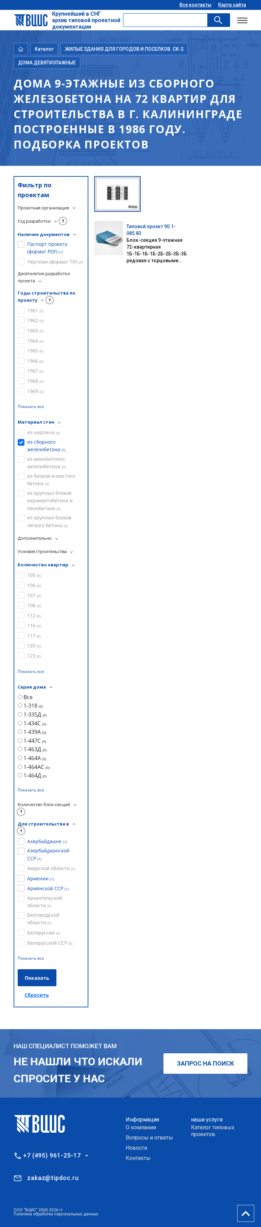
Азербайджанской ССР (48, 854)
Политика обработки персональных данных (56, 1214)
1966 (35, 361)
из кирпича (43, 432)
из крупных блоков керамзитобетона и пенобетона (50, 501)
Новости (136, 1148)
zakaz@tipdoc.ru (53, 1177)
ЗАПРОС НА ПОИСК (205, 1063)
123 (34, 655)
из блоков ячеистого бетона (51, 480)
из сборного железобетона (46, 446)
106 (34, 585)
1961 (35, 310)
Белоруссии (43, 932)
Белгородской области (43, 919)
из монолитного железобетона (46, 463)
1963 (35, 330)
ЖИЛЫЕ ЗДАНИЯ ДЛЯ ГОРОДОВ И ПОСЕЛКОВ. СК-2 (124, 49)
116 (34, 625)
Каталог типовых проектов (212, 1130)
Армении (40, 878)
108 (34, 605)
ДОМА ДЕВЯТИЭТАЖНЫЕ (47, 62)
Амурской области (51, 868)
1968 (35, 381)
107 (34, 595)
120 (34, 645)
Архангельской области (44, 902)
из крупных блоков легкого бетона (49, 521)
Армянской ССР (48, 888)
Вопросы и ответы (149, 1137)
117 (34, 635)
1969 (35, 391)
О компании (141, 1127)
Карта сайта (232, 4)
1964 (35, 340)
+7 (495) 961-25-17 (52, 1155)
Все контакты (195, 4)
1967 (35, 370)
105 (34, 575)
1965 (35, 350)
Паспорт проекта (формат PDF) (47, 248)
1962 (35, 320)
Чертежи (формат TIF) (55, 261)
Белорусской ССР (49, 943)
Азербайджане (47, 841)
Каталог (44, 49)
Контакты (138, 1158)
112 (34, 615)
